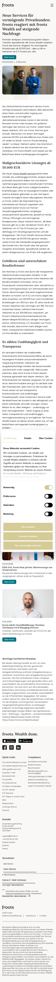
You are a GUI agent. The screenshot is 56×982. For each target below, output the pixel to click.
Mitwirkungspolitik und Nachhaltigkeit (37, 772)
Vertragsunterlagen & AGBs (40, 776)
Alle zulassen (28, 527)
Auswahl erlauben (28, 536)
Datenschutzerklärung (37, 779)
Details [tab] (27, 438)
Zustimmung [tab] (10, 438)
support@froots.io (10, 836)
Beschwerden (34, 768)
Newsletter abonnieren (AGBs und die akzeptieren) (24, 892)
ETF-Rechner (7, 793)
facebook (4, 747)
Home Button (8, 5)
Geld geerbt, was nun (11, 769)
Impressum (31, 916)
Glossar (5, 810)
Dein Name (8, 864)
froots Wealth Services (24, 173)
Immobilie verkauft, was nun (14, 766)
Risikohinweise (34, 765)
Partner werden (8, 842)
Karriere (5, 845)
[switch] (49, 496)
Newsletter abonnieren (14, 896)
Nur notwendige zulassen (28, 545)
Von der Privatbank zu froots (14, 762)
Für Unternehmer (9, 783)
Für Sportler (7, 779)
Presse (5, 848)
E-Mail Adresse (9, 875)
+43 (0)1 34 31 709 (10, 839)
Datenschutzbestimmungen (18, 893)
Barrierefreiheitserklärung (39, 783)
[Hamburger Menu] (52, 5)
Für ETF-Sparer (8, 790)
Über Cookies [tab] (46, 438)
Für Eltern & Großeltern (11, 786)
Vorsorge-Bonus (9, 807)
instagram (11, 747)
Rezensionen (7, 803)
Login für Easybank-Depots (40, 786)
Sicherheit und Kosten (37, 761)
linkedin (18, 747)
